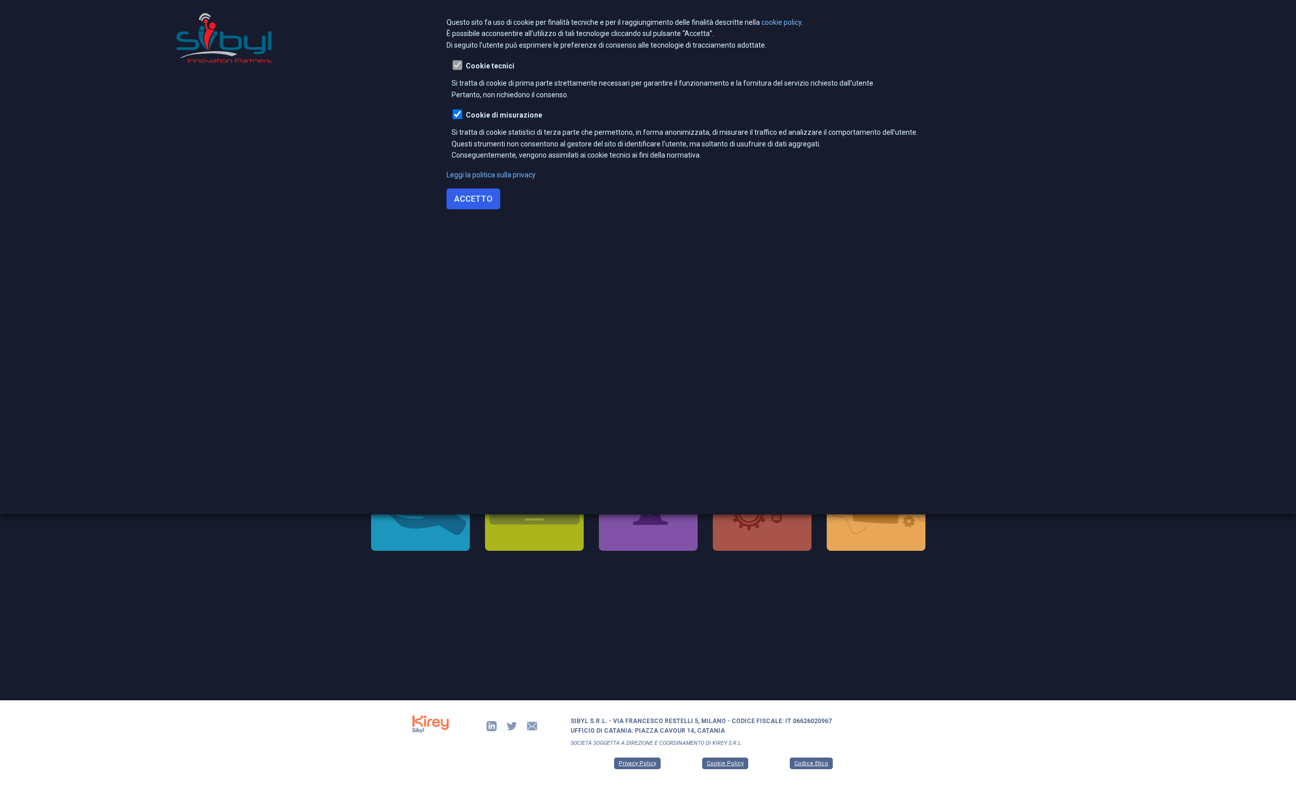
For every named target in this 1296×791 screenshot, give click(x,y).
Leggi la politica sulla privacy (491, 175)
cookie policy (781, 22)
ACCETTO (473, 199)
